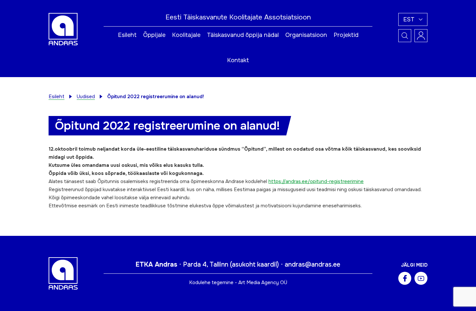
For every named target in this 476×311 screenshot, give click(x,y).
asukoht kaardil (254, 264)
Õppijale (154, 35)
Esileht (127, 35)
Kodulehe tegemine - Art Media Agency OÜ (238, 282)
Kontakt (238, 60)
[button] (412, 19)
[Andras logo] (63, 29)
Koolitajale (186, 35)
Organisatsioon (306, 35)
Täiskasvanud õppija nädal (243, 35)
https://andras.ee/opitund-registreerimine (316, 181)
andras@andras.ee (312, 264)
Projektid (346, 35)
